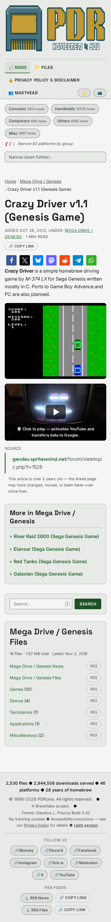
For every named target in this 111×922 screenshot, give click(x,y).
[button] (11, 260)
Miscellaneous (23, 735)
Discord (53, 850)
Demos (16, 700)
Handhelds (75, 109)
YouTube (64, 875)
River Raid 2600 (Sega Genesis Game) (56, 536)
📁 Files (44, 67)
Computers (27, 121)
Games (16, 689)
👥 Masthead (23, 92)
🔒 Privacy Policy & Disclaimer (44, 80)
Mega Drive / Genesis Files (35, 677)
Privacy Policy (36, 825)
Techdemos (21, 712)
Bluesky (24, 850)
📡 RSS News (37, 898)
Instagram (25, 863)
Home (10, 181)
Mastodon (86, 863)
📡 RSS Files (37, 910)
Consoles (26, 109)
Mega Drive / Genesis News (36, 666)
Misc (22, 133)
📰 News (17, 67)
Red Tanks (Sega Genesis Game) (50, 561)
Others (72, 121)
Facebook (85, 850)
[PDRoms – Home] (55, 28)
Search (88, 604)
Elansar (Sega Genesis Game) (47, 549)
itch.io (56, 863)
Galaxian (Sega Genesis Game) (48, 574)
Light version (86, 825)
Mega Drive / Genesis (40, 181)
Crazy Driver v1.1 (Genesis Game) (46, 210)
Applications (22, 723)
